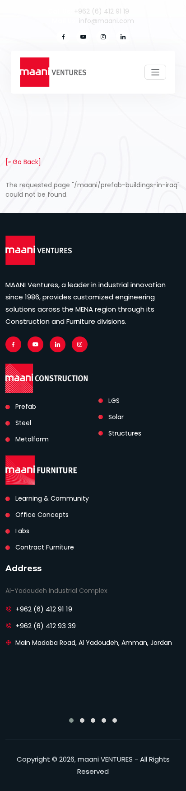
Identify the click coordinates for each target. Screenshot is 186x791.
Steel (23, 422)
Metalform (32, 439)
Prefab (25, 406)
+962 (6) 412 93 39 (45, 625)
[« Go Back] (23, 161)
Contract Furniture (44, 547)
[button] (71, 720)
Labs (22, 530)
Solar (116, 417)
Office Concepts (42, 514)
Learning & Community (52, 498)
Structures (124, 433)
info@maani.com (106, 20)
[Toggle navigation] (155, 72)
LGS (114, 400)
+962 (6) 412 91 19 (101, 11)
